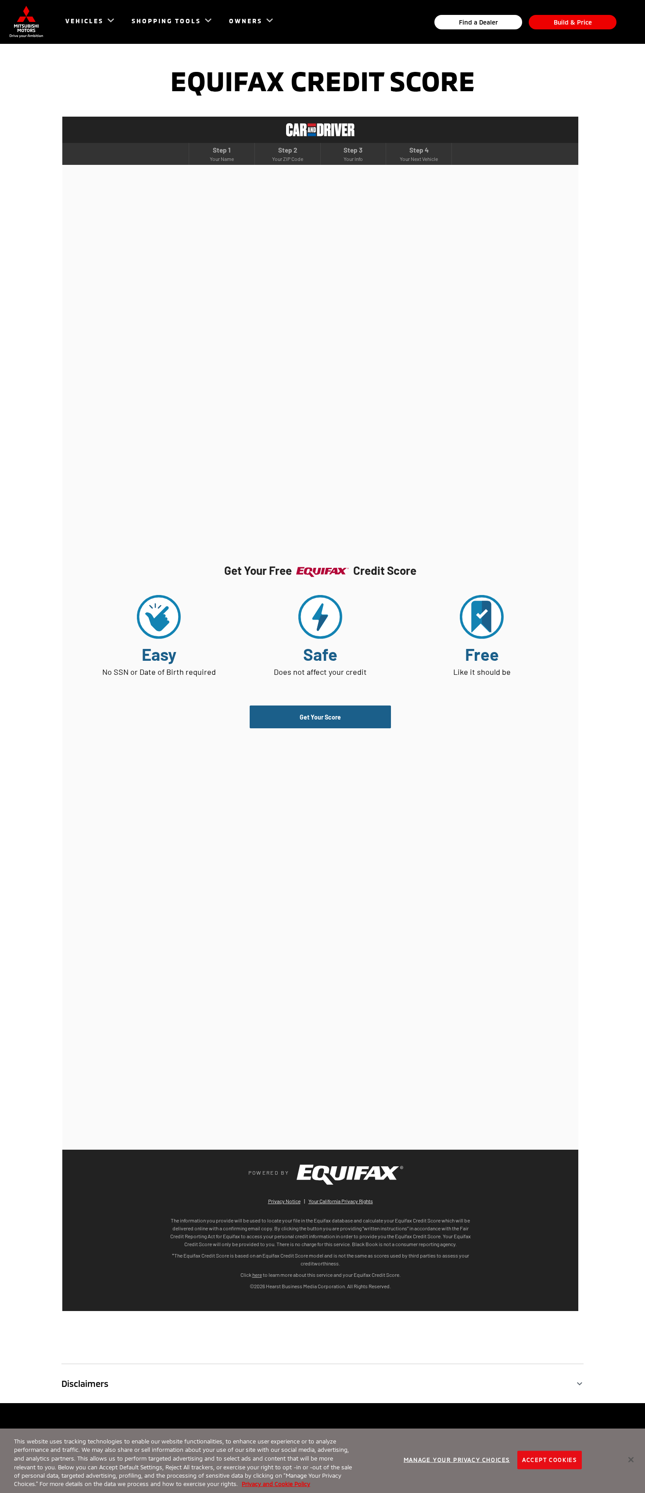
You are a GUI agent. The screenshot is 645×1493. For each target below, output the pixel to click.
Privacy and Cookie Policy (276, 1483)
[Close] (631, 1459)
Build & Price (573, 22)
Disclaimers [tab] (84, 1383)
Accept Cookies (549, 1459)
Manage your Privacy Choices (457, 1459)
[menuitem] (86, 22)
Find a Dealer (478, 22)
